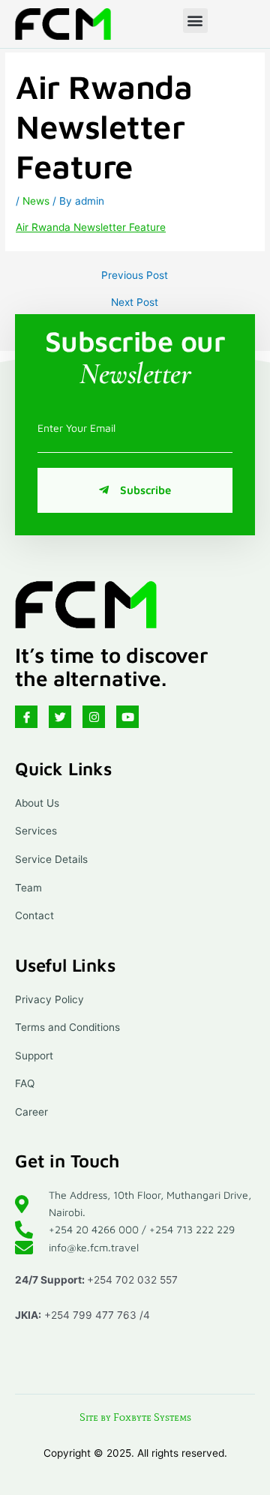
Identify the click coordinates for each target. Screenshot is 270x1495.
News (36, 201)
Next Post (134, 303)
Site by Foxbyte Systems (135, 1417)
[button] (195, 20)
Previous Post (134, 276)
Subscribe (145, 490)
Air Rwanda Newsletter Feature (91, 227)
